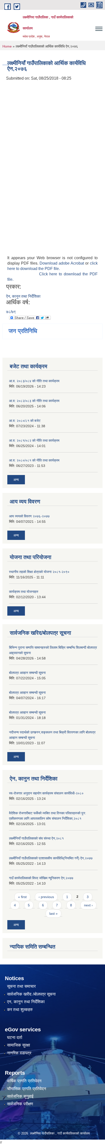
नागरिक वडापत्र (19, 1053)
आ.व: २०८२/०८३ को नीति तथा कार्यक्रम (34, 401)
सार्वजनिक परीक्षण (20, 1104)
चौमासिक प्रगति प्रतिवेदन (26, 1088)
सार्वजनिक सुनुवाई (20, 1096)
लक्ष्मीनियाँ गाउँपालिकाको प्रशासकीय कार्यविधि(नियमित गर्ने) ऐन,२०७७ (51, 858)
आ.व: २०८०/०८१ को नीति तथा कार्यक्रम (34, 460)
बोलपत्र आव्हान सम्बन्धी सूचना (27, 673)
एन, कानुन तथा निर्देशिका (26, 1001)
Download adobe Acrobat (62, 263)
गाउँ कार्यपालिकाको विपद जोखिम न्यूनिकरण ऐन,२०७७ (41, 878)
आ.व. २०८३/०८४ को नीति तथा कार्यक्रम (34, 381)
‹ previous (46, 897)
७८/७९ (11, 312)
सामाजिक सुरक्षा (18, 1045)
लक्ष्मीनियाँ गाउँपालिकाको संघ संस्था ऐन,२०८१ (36, 838)
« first (22, 897)
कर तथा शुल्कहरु (20, 1009)
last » (53, 913)
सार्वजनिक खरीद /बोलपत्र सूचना (31, 994)
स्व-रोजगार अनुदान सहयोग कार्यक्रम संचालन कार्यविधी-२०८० (46, 793)
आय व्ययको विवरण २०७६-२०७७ (29, 516)
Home (7, 46)
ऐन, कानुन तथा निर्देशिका (23, 296)
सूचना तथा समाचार (21, 986)
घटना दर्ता (14, 1037)
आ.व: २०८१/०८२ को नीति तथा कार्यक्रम (34, 440)
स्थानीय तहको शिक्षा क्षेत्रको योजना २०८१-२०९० (39, 572)
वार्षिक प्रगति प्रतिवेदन (24, 1081)
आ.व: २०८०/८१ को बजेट (25, 421)
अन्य (16, 480)
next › (88, 905)
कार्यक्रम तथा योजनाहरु (23, 592)
